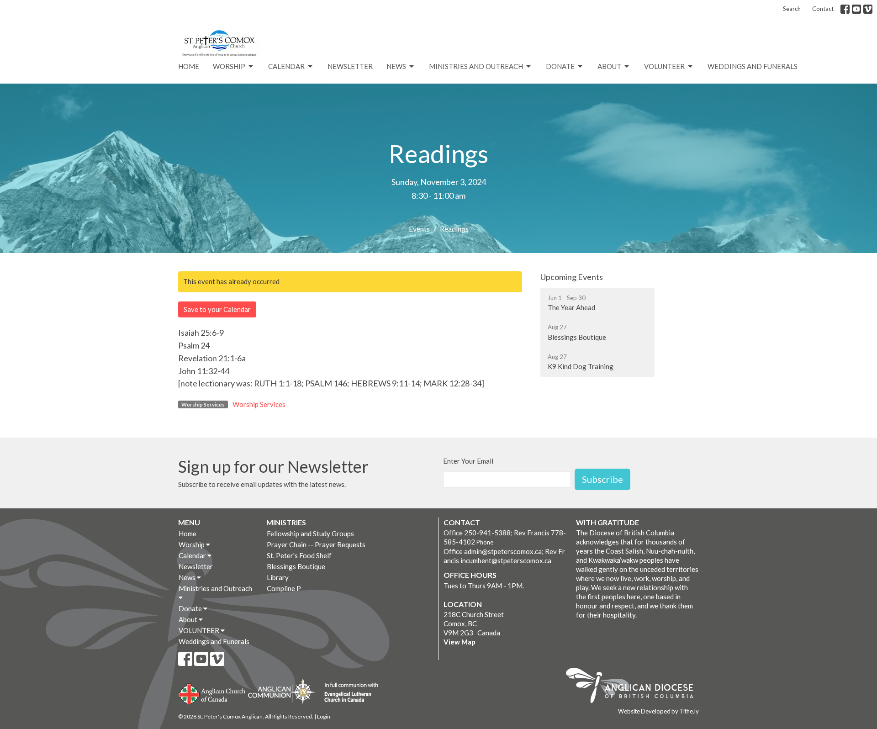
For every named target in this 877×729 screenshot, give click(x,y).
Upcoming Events (571, 277)
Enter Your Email (468, 461)
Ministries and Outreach (476, 66)
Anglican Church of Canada (212, 692)
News (396, 66)
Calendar (286, 66)
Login (323, 716)
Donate (560, 66)
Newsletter (350, 66)
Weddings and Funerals (753, 66)
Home (188, 66)
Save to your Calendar (217, 309)
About (609, 66)
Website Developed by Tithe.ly (658, 711)
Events (419, 228)
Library (278, 577)
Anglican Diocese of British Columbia (634, 687)
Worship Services (258, 404)
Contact (823, 8)
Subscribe (602, 479)
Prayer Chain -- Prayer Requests (316, 544)
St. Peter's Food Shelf (299, 555)
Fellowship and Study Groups (310, 533)
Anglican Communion (282, 691)
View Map (459, 642)
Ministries (286, 522)
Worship (229, 66)
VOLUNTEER (664, 66)
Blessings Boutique (296, 566)
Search (792, 8)
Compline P (284, 588)
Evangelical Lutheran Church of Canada (348, 692)
